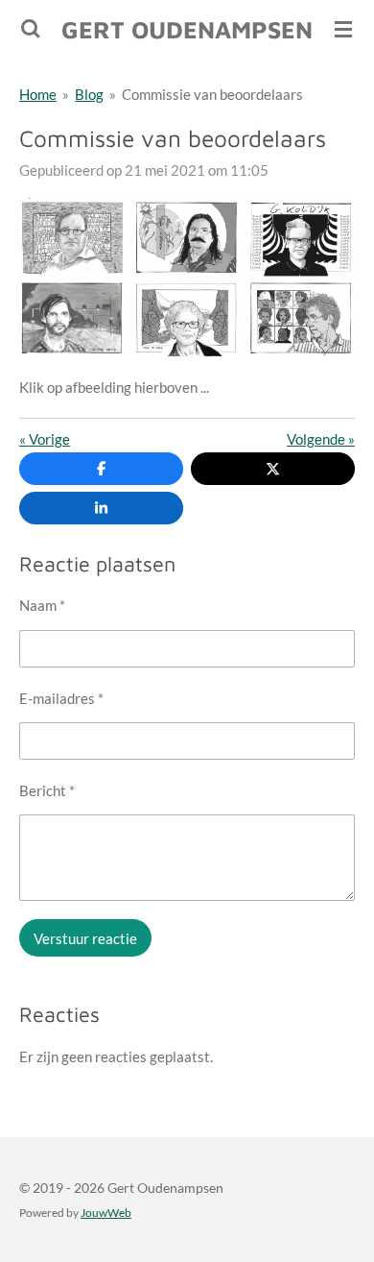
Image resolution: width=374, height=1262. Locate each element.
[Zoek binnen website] (31, 29)
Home (38, 94)
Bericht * (47, 790)
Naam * (42, 605)
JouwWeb (106, 1212)
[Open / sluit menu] (343, 29)
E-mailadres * (61, 698)
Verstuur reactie (85, 938)
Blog (89, 94)
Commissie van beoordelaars (212, 94)
